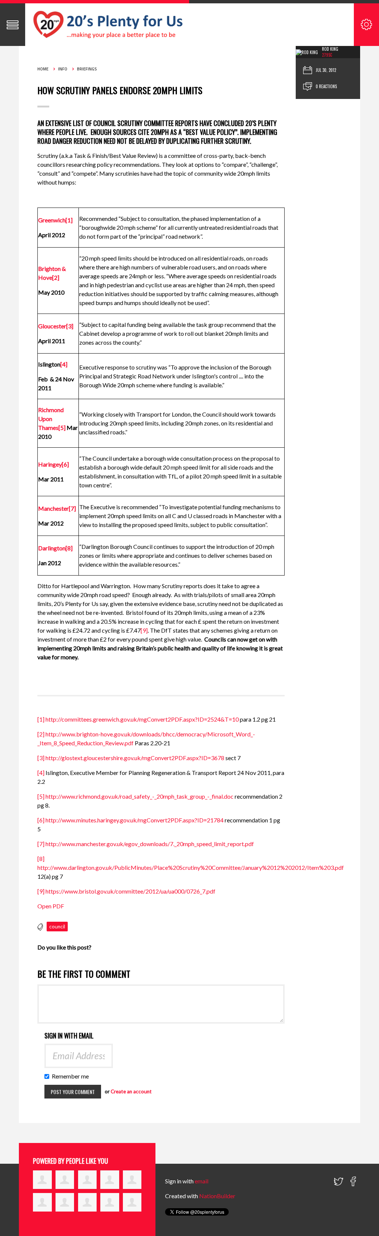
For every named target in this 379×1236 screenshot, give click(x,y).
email (201, 1180)
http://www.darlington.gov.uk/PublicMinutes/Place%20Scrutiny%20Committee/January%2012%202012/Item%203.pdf (190, 867)
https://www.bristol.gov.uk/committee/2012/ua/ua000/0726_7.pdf (130, 891)
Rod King (330, 49)
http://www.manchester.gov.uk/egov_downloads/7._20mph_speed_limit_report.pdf (150, 843)
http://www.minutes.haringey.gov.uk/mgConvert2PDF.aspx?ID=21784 (135, 820)
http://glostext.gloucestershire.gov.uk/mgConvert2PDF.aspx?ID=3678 (135, 757)
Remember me (72, 1076)
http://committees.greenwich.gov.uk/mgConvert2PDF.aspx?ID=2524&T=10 (142, 719)
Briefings (87, 69)
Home (42, 69)
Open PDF (50, 905)
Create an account (131, 1091)
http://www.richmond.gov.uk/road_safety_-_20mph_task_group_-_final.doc (140, 796)
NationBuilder (217, 1195)
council (57, 927)
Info (62, 69)
